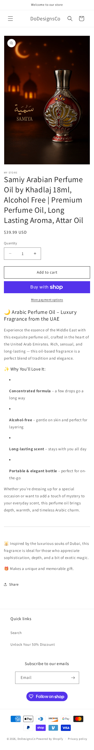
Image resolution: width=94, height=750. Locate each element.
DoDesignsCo (26, 739)
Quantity (10, 243)
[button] (10, 18)
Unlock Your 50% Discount (32, 644)
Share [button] (14, 584)
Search (16, 632)
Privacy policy (77, 739)
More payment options (47, 300)
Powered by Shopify (49, 739)
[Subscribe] (73, 678)
